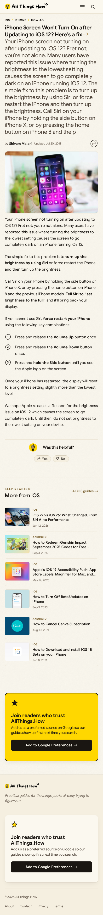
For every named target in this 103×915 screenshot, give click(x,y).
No (63, 459)
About (9, 906)
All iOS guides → (85, 491)
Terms (58, 906)
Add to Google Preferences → (51, 745)
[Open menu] (82, 6)
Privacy (43, 906)
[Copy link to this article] (94, 143)
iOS (7, 20)
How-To (37, 20)
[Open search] (93, 6)
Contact (26, 906)
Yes (44, 459)
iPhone (20, 20)
